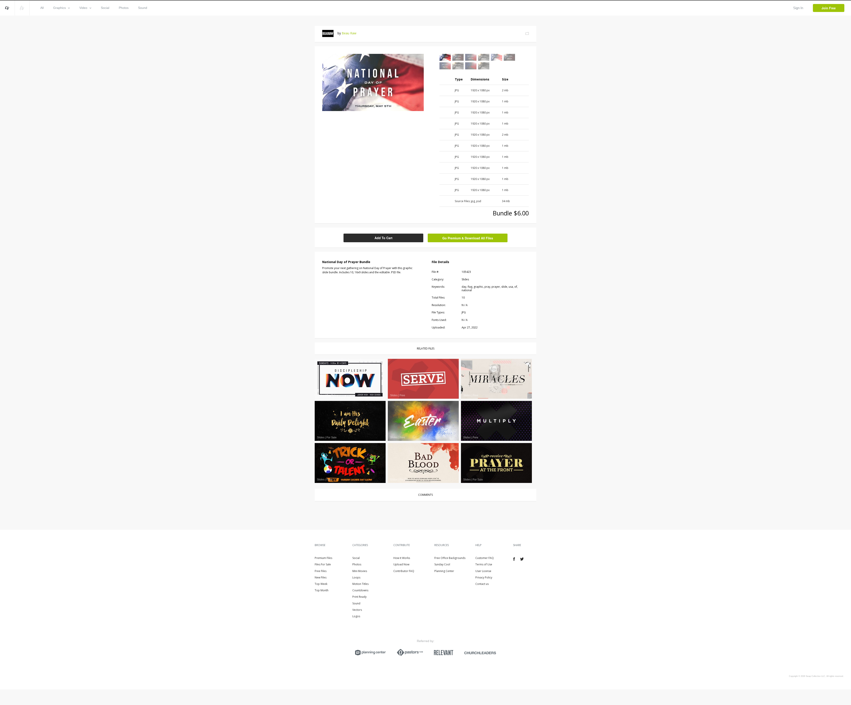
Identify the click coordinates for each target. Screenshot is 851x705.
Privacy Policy (483, 577)
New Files (320, 577)
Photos (124, 8)
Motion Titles (360, 584)
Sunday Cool (442, 564)
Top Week (321, 584)
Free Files (320, 571)
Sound (142, 8)
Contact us (482, 584)
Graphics (59, 8)
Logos (356, 616)
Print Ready (359, 597)
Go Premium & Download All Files (467, 238)
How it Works (401, 558)
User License (483, 571)
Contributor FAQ (403, 571)
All (42, 8)
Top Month (321, 590)
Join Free (829, 8)
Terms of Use (483, 564)
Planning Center (444, 571)
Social (105, 8)
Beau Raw (349, 33)
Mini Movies (359, 571)
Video (83, 8)
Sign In (798, 8)
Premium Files (323, 558)
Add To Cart (383, 238)
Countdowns (360, 590)
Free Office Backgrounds (449, 558)
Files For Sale (323, 564)
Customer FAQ (484, 558)
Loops (356, 577)
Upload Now (401, 564)
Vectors (357, 610)
